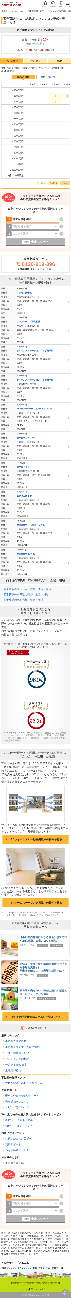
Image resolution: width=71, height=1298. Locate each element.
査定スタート (36, 241)
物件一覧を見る (35, 43)
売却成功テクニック (17, 1101)
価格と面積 (23, 76)
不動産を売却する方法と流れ (22, 1046)
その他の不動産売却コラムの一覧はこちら (36, 1016)
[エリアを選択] (33, 233)
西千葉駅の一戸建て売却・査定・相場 (26, 594)
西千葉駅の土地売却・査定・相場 (23, 599)
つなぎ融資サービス (17, 1150)
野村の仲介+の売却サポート (22, 1095)
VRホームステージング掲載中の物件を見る (36, 902)
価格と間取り (47, 76)
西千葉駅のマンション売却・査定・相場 (27, 589)
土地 (59, 60)
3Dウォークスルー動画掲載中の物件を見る (36, 839)
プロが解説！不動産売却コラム (23, 1083)
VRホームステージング (19, 1126)
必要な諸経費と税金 (17, 1052)
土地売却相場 (13, 1070)
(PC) (18, 1283)
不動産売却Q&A (14, 1162)
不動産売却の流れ (15, 1041)
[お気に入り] (45, 4)
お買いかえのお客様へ (18, 1138)
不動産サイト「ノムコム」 (16, 1262)
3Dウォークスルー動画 (19, 1120)
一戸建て (35, 60)
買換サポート (13, 1144)
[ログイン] (60, 4)
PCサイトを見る (38, 1289)
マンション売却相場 (17, 1058)
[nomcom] (11, 4)
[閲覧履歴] (53, 4)
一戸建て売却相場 (15, 1064)
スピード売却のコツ (17, 1107)
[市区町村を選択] (33, 226)
